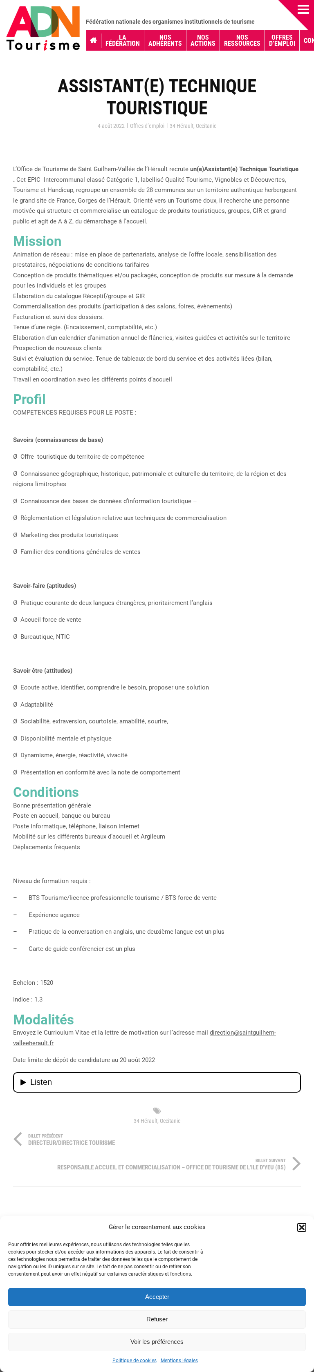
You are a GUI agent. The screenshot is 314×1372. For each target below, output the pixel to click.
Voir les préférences (157, 1341)
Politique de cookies (134, 1360)
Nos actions (203, 40)
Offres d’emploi (282, 40)
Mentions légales (179, 1360)
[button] (302, 1227)
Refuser (157, 1319)
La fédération (122, 40)
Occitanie (206, 126)
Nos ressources (242, 40)
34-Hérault (181, 126)
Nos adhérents (165, 40)
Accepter (157, 1296)
